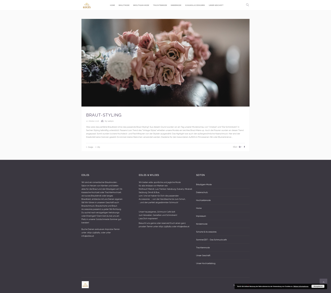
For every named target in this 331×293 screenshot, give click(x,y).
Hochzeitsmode (203, 200)
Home (199, 208)
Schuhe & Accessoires (206, 232)
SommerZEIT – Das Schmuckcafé (211, 240)
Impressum (201, 216)
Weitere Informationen (301, 286)
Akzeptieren (318, 286)
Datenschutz (202, 192)
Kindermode (201, 224)
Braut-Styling (104, 115)
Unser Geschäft (203, 255)
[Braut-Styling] (165, 62)
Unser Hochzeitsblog (205, 263)
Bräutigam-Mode (204, 184)
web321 (111, 121)
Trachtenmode (203, 247)
